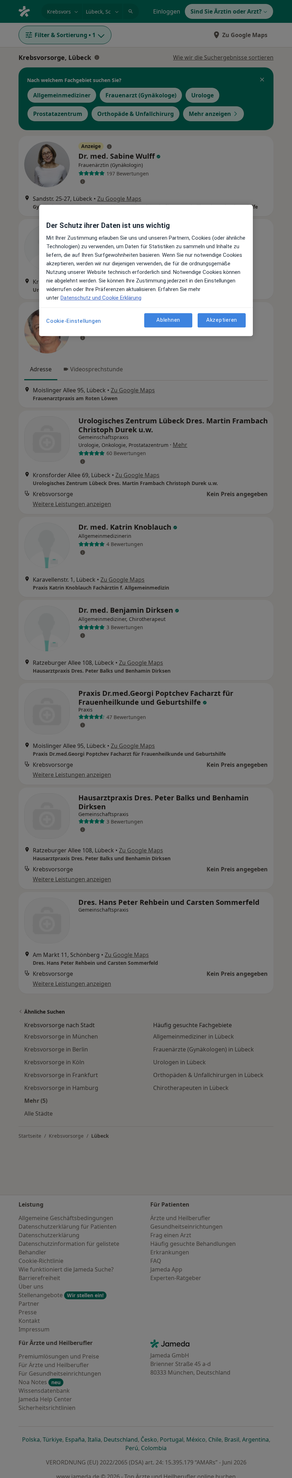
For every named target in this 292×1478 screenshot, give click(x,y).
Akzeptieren (221, 320)
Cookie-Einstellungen (73, 321)
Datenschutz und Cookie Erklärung (101, 298)
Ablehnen (168, 320)
